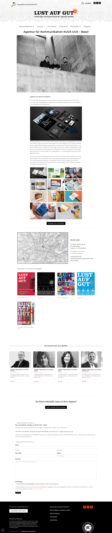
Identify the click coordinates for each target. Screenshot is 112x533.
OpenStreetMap (60, 262)
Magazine (87, 26)
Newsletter (88, 3)
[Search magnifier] (83, 3)
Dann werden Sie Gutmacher (56, 407)
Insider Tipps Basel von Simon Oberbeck (91, 370)
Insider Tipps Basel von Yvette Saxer (67, 370)
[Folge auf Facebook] (97, 3)
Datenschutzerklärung (37, 489)
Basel (18, 372)
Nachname (59, 450)
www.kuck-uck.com (77, 253)
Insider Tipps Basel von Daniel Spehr (43, 370)
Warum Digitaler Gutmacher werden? (60, 510)
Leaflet (55, 262)
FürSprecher (63, 26)
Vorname (17, 450)
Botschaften (74, 26)
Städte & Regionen (25, 26)
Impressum (25, 531)
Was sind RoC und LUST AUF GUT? (27, 4)
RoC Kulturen (53, 516)
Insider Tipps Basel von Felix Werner (19, 370)
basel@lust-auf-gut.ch (77, 251)
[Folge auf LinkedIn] (100, 3)
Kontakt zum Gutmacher (56, 223)
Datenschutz (32, 531)
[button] (43, 246)
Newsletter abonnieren (18, 511)
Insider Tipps (13, 372)
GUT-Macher (51, 26)
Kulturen (40, 26)
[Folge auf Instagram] (95, 3)
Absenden (18, 492)
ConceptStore (53, 520)
